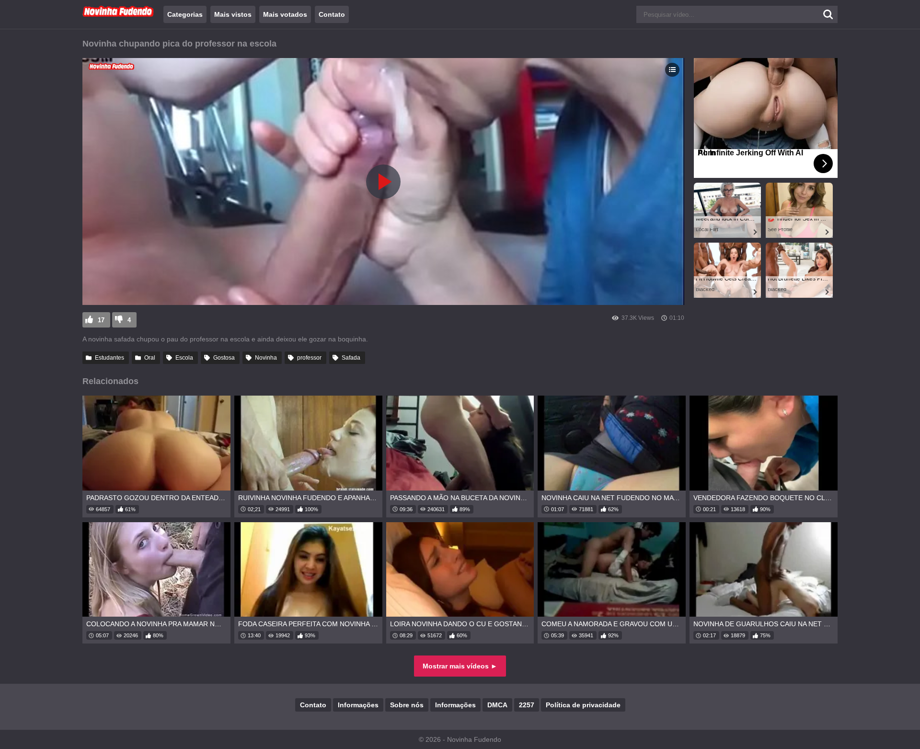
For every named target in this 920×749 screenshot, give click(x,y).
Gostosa (224, 357)
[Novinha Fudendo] (118, 15)
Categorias (185, 14)
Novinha (266, 357)
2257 (526, 705)
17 (101, 320)
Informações (358, 705)
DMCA (497, 705)
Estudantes (109, 357)
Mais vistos (233, 14)
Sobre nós (407, 705)
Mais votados (285, 14)
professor (309, 357)
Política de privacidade (583, 705)
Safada (351, 357)
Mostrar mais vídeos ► (460, 666)
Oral (149, 357)
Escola (184, 357)
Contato (332, 14)
